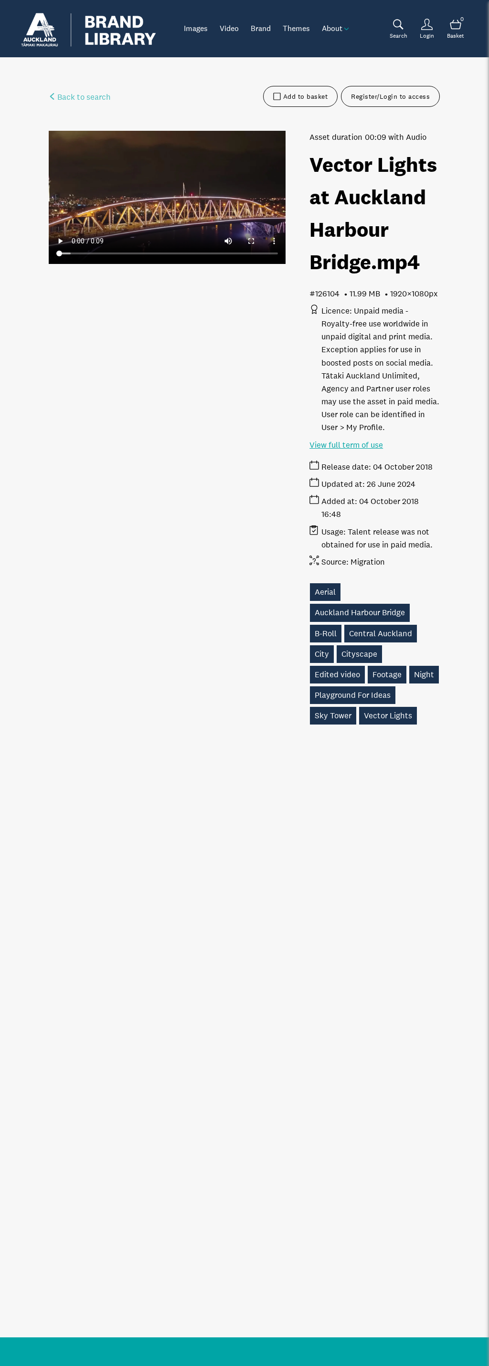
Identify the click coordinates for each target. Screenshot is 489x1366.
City (322, 654)
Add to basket (305, 96)
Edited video (337, 675)
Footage (387, 675)
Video (229, 28)
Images (196, 28)
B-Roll (326, 634)
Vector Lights (388, 716)
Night (424, 675)
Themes (296, 28)
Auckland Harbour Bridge (360, 613)
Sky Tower (333, 716)
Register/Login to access (390, 96)
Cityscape (359, 654)
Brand (261, 28)
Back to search (83, 97)
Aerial (325, 592)
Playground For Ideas (353, 695)
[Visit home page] (88, 28)
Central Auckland (380, 634)
